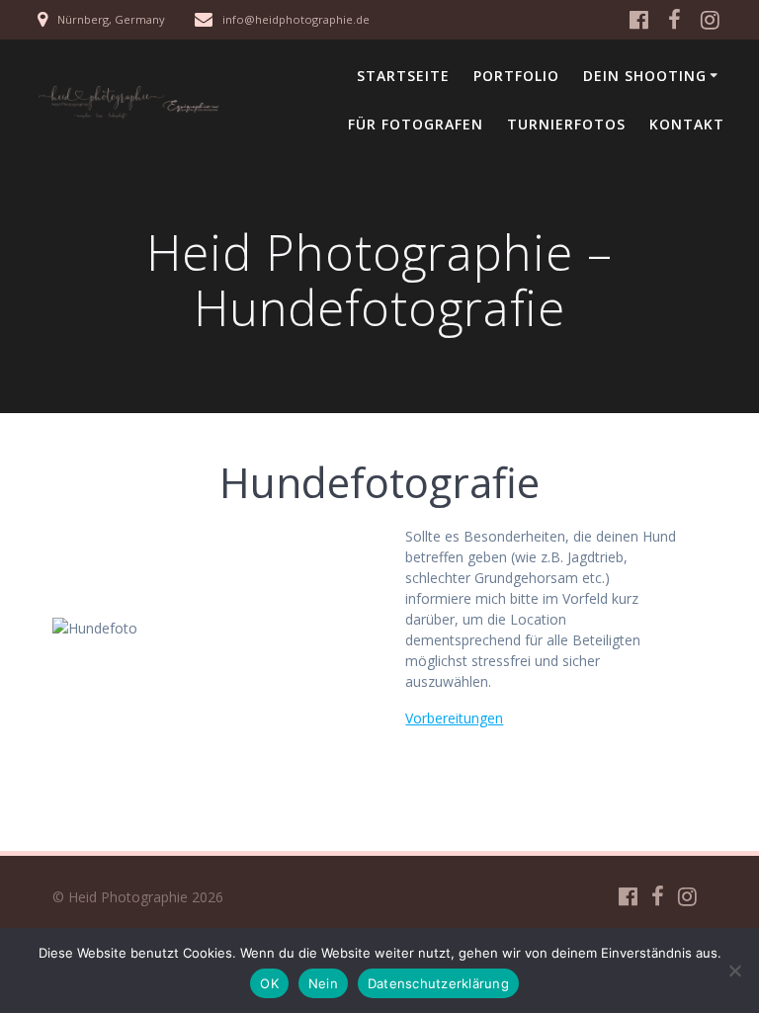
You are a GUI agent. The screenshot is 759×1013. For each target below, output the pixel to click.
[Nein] (734, 970)
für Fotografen (415, 124)
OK (269, 983)
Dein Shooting (645, 75)
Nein (323, 983)
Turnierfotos (566, 124)
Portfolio (516, 75)
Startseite (403, 75)
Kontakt (686, 124)
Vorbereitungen (454, 718)
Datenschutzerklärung (438, 983)
